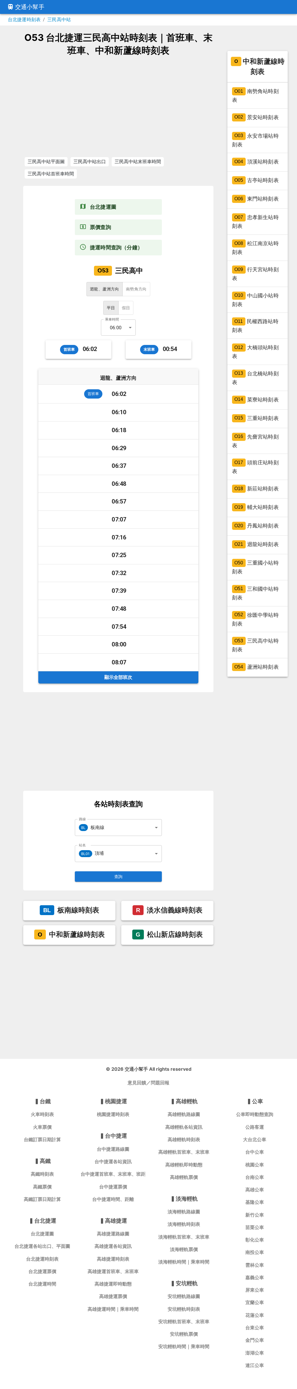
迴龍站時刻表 (256, 544)
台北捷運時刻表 (24, 19)
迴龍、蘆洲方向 (104, 289)
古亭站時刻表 (256, 180)
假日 (126, 308)
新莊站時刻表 (256, 489)
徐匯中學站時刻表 (255, 619)
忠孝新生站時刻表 (255, 221)
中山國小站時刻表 (255, 299)
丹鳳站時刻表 (256, 526)
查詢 (118, 876)
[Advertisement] (118, 106)
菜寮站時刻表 (256, 400)
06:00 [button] (116, 327)
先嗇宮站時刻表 (255, 441)
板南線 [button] (92, 827)
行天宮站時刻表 (255, 273)
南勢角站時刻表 (255, 95)
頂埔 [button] (92, 853)
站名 (82, 845)
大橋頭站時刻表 (255, 351)
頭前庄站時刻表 (255, 467)
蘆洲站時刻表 (256, 667)
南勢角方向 (136, 289)
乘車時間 (112, 319)
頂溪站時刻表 (256, 162)
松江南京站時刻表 (255, 247)
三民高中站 (59, 19)
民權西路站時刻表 (255, 326)
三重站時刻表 (256, 418)
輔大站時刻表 (256, 507)
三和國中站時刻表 (255, 593)
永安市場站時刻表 (255, 140)
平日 (111, 308)
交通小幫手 (29, 6)
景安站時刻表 (256, 117)
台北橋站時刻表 (255, 377)
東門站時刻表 (256, 199)
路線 (82, 819)
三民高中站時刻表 (255, 645)
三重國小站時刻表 (255, 567)
